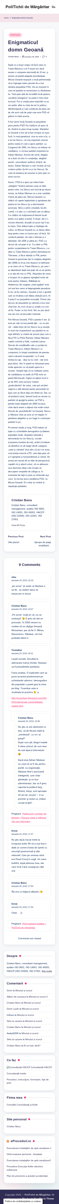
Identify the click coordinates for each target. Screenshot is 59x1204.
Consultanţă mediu (16, 1073)
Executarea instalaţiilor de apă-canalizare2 (29, 1160)
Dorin (9, 990)
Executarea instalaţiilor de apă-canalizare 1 (29, 1148)
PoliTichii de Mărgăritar (27, 7)
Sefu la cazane (14, 1021)
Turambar (16, 650)
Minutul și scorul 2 (38, 997)
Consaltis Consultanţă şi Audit (22, 1105)
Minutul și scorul (23, 990)
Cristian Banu (21, 500)
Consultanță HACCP (41, 1067)
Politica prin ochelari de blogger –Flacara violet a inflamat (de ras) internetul (28, 818)
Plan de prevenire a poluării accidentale (27, 1176)
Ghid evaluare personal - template (24, 1154)
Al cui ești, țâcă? (32, 1045)
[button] (18, 525)
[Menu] (53, 7)
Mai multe (47, 971)
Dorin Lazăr (13, 1009)
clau (13, 577)
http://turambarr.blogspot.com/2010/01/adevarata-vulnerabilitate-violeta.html (29, 702)
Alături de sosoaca (16, 997)
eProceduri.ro (21, 1141)
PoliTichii (15, 35)
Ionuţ (14, 831)
